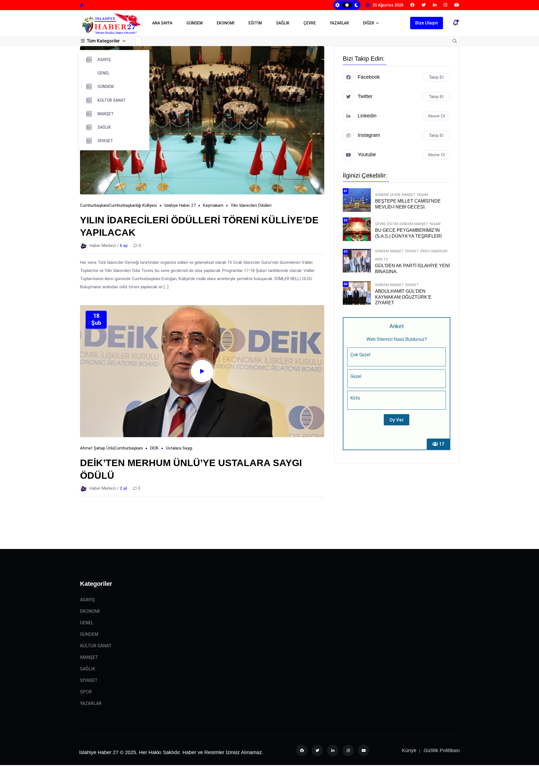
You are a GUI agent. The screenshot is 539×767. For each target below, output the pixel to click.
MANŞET (105, 114)
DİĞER (368, 23)
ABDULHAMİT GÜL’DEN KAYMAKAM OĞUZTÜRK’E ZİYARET (403, 297)
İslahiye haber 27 (180, 205)
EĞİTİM (255, 23)
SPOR (86, 692)
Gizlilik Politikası (442, 750)
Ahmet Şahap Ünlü (97, 448)
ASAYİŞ (104, 59)
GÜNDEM (194, 23)
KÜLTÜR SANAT (111, 100)
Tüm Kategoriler (103, 41)
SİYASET (105, 141)
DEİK (154, 448)
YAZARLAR (339, 23)
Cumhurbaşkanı (94, 205)
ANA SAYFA (162, 23)
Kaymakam (213, 205)
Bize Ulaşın (426, 23)
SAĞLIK (282, 23)
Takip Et (436, 77)
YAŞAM (422, 194)
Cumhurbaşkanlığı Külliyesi (133, 205)
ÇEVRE (309, 23)
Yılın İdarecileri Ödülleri (251, 205)
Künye (409, 750)
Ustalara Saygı (179, 448)
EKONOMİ (225, 23)
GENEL (103, 73)
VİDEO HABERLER (433, 251)
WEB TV (381, 259)
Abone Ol (436, 116)
